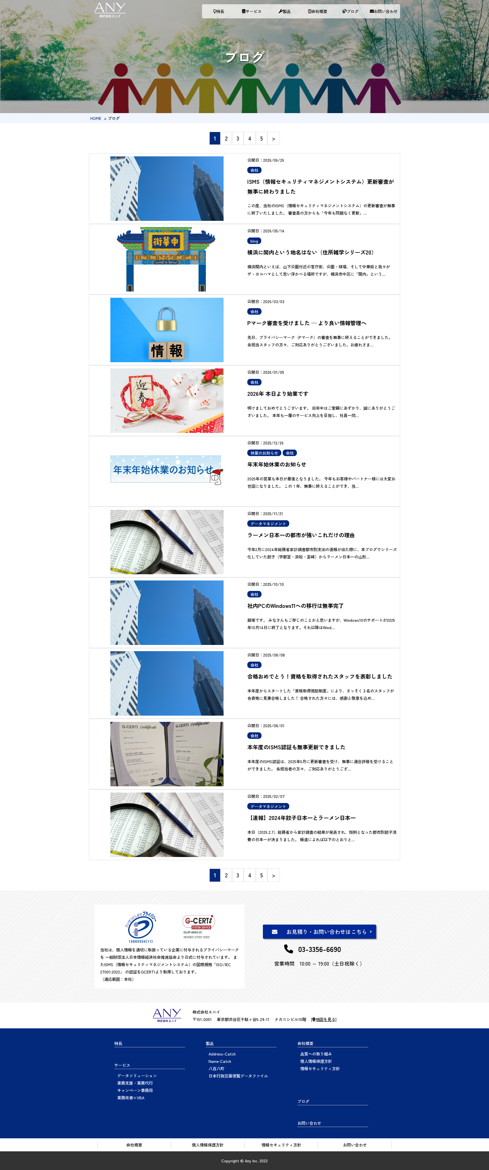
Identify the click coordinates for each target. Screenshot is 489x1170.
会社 (254, 170)
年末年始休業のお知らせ (276, 464)
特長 (220, 11)
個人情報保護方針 (316, 1061)
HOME (95, 118)
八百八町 (216, 1068)
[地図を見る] (323, 1019)
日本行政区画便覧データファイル (238, 1076)
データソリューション (137, 1075)
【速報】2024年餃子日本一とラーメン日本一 (301, 818)
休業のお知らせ (264, 453)
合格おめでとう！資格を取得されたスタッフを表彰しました (320, 676)
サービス (253, 11)
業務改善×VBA (130, 1097)
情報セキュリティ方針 (320, 1068)
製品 (287, 11)
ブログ (353, 11)
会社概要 (319, 11)
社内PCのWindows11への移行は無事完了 (295, 606)
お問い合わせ (386, 11)
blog (254, 241)
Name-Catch (220, 1061)
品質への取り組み (316, 1054)
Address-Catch (222, 1054)
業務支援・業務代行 (135, 1083)
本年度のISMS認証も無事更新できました (296, 747)
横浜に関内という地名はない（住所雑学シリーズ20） (312, 252)
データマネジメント (268, 523)
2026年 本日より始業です (277, 394)
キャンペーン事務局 (135, 1090)
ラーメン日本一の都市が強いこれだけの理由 (301, 535)
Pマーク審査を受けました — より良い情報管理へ (306, 323)
